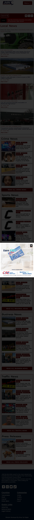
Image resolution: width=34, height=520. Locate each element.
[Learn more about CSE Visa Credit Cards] (17, 260)
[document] (17, 260)
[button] (31, 245)
